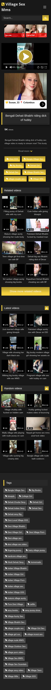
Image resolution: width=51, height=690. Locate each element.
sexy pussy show (32, 610)
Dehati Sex (13, 172)
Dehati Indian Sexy (16, 508)
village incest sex (34, 634)
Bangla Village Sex (34, 159)
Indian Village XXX (16, 592)
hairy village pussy (36, 550)
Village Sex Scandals (17, 664)
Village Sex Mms (13, 7)
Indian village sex (15, 586)
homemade (36, 562)
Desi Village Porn (36, 532)
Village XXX (30, 676)
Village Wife (38, 179)
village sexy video (15, 670)
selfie (32, 604)
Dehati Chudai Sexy (16, 502)
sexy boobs (13, 610)
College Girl (27, 496)
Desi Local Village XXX (18, 520)
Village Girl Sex (37, 628)
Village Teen (36, 670)
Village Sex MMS (15, 658)
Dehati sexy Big (15, 514)
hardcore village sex (17, 556)
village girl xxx (14, 634)
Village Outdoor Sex (17, 646)
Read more (24, 151)
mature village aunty (17, 598)
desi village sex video (17, 544)
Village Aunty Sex (15, 616)
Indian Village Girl (15, 574)
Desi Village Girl (15, 532)
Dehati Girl (35, 165)
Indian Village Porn (16, 580)
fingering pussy (14, 550)
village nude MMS (16, 640)
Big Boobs (17, 165)
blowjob (11, 496)
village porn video (15, 652)
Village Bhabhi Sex (35, 172)
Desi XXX (13, 159)
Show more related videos (25, 291)
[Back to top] (42, 681)
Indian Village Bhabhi (17, 568)
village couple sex (17, 179)
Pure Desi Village (15, 604)
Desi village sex (15, 538)
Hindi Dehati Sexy (16, 562)
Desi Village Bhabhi (16, 526)
